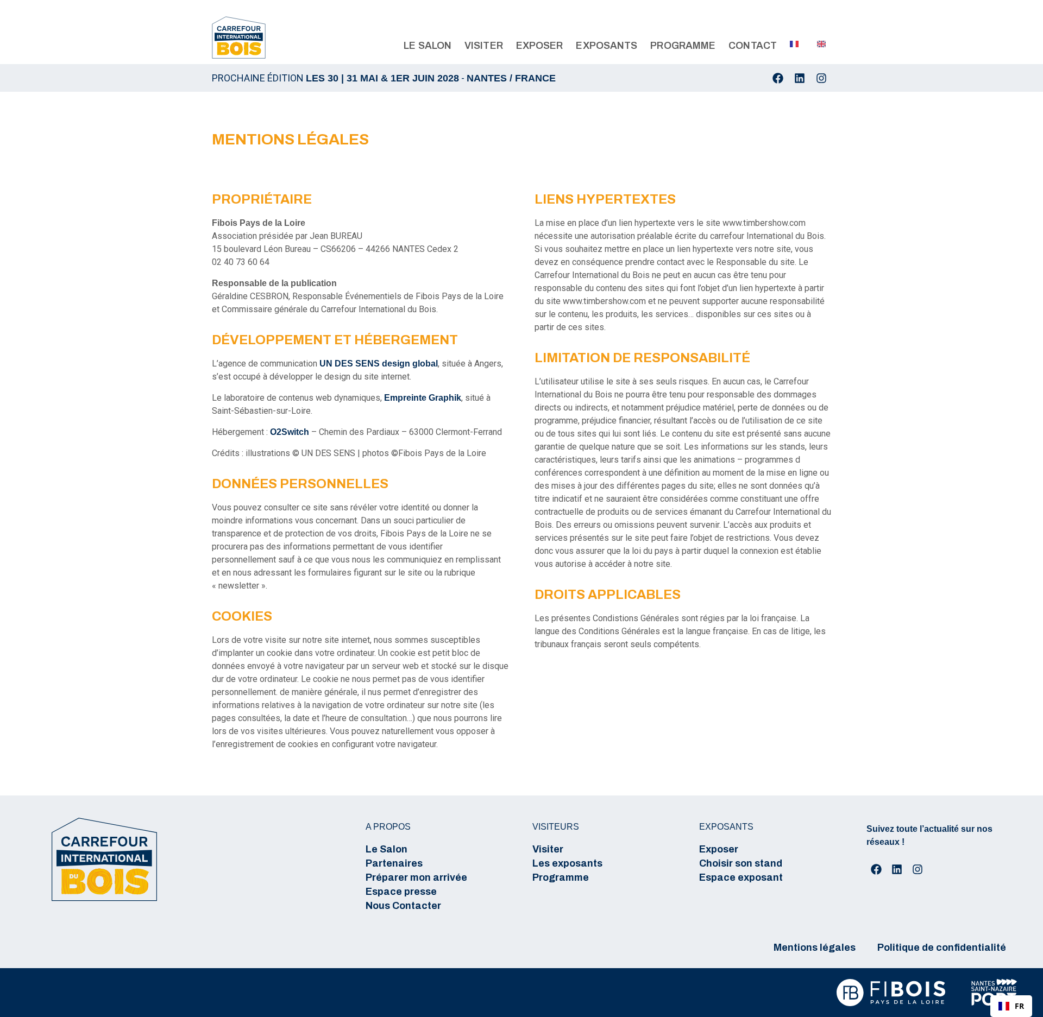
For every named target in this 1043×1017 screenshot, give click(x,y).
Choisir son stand (740, 863)
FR (1019, 1006)
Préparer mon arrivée (416, 877)
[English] (817, 44)
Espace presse (401, 891)
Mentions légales (815, 947)
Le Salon (386, 849)
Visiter (547, 849)
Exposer (718, 849)
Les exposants (567, 863)
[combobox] (1011, 1006)
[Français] (790, 44)
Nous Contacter (403, 905)
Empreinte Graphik (422, 397)
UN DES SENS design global (378, 363)
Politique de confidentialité (941, 947)
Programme (560, 877)
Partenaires (394, 863)
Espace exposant (741, 877)
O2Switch (289, 432)
